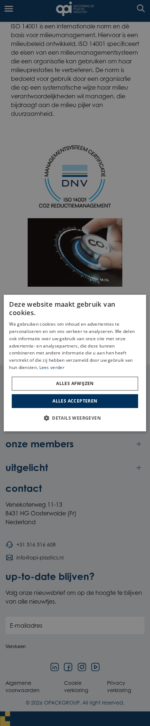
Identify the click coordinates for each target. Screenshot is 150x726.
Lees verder (51, 367)
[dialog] (75, 363)
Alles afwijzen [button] (75, 383)
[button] (75, 417)
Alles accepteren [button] (74, 401)
